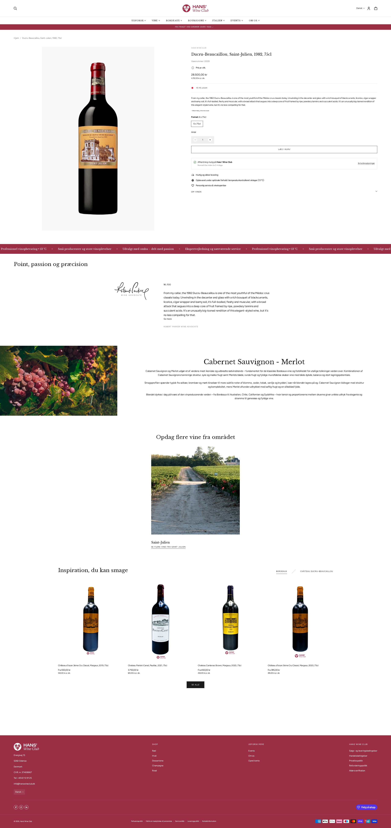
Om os (251, 755)
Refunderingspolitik (358, 765)
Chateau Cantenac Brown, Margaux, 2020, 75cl (219, 665)
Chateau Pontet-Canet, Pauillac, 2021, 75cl (147, 665)
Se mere (168, 319)
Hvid (154, 755)
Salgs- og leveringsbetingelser (363, 751)
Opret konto (254, 760)
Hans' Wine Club (26, 821)
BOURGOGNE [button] (196, 20)
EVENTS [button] (236, 20)
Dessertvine (157, 760)
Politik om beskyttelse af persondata (159, 821)
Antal (193, 132)
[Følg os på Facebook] (16, 807)
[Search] (15, 8)
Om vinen (196, 192)
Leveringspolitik (193, 821)
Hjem (16, 38)
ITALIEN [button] (217, 20)
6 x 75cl (197, 123)
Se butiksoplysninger (366, 163)
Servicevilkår (179, 821)
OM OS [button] (253, 20)
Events (251, 751)
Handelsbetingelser (358, 755)
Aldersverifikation (357, 770)
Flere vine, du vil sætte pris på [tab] (195, 713)
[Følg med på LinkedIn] (26, 807)
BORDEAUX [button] (173, 20)
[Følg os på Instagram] (21, 807)
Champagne (157, 765)
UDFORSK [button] (137, 20)
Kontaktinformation (209, 821)
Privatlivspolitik (356, 760)
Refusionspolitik (137, 821)
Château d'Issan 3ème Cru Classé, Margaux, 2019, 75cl (83, 665)
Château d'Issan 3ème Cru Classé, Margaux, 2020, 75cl (293, 665)
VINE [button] (155, 20)
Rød (154, 751)
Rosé (154, 770)
